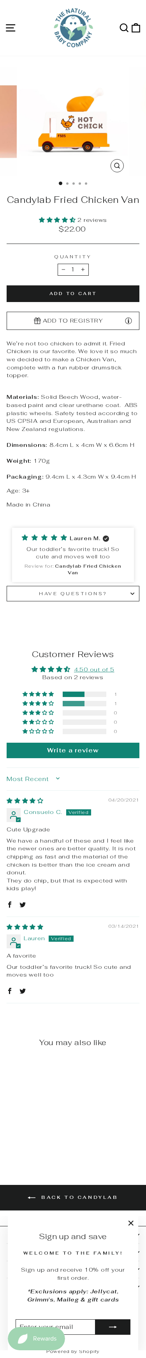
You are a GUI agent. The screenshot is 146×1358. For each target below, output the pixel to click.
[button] (58, 219)
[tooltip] (128, 320)
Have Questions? (73, 593)
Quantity (72, 256)
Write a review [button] (73, 750)
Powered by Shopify (73, 1351)
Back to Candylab (78, 1197)
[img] (25, 800)
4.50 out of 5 (94, 669)
